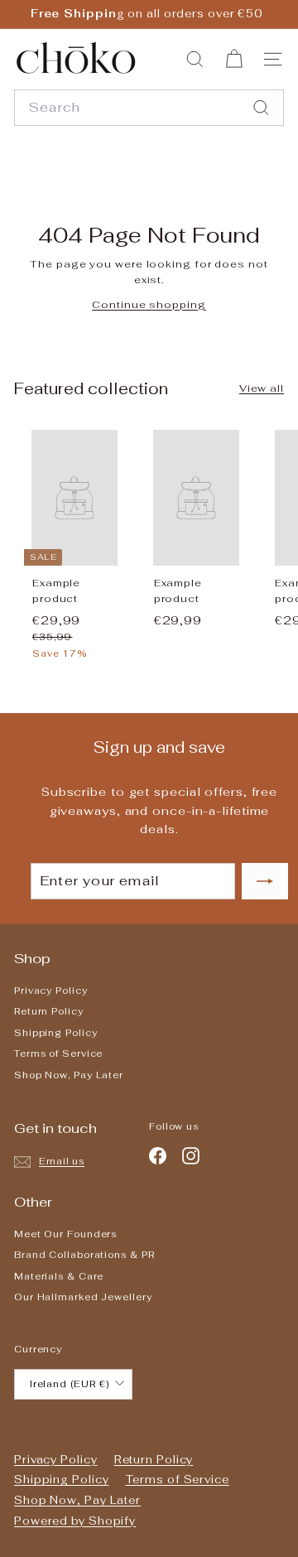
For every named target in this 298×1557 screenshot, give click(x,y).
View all (261, 388)
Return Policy (49, 1011)
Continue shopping (148, 304)
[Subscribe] (229, 1488)
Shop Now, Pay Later (68, 1075)
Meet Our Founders (65, 1234)
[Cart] (233, 59)
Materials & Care (58, 1276)
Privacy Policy (51, 990)
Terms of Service (58, 1053)
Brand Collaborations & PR (84, 1255)
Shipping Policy (56, 1033)
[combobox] (149, 107)
